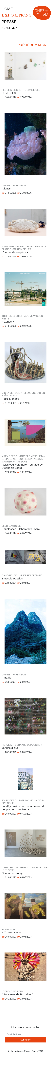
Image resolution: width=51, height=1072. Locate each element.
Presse (9, 22)
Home (7, 9)
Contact (10, 28)
